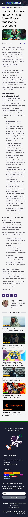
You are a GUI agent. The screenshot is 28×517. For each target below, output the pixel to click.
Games (7, 7)
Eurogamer (9, 289)
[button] (20, 43)
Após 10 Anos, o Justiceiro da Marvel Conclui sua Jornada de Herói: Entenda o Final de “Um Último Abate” (13, 380)
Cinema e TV (6, 325)
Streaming (14, 476)
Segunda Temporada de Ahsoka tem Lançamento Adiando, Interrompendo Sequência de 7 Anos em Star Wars (12, 330)
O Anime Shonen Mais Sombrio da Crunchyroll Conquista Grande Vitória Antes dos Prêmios (14, 414)
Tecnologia (6, 478)
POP (21, 474)
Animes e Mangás (8, 409)
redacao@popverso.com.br (10, 464)
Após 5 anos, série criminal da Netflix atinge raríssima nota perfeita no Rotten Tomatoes (13, 347)
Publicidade (7, 476)
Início (3, 7)
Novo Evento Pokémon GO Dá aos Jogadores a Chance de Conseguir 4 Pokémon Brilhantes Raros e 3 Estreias (12, 363)
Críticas (6, 474)
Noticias (17, 474)
